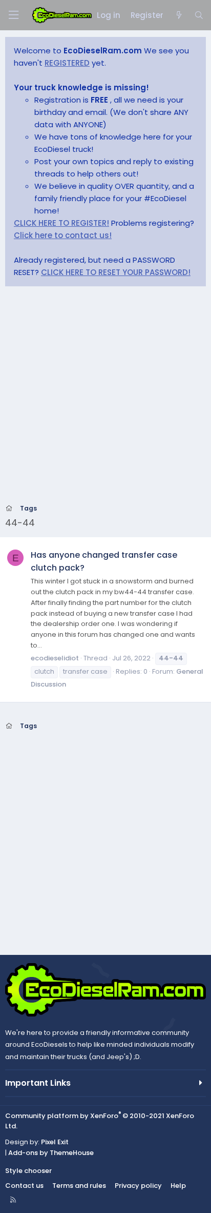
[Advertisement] (105, 398)
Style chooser (28, 1171)
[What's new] (178, 15)
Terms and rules (79, 1185)
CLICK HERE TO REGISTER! (61, 223)
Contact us (24, 1185)
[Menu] (13, 15)
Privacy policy (138, 1185)
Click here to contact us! (63, 235)
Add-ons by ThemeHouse (51, 1153)
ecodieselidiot (55, 658)
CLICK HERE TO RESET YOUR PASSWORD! (116, 272)
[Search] (199, 15)
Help (178, 1185)
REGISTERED (67, 62)
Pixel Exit (55, 1142)
